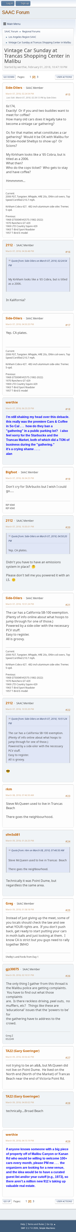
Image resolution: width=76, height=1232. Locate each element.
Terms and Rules (36, 1224)
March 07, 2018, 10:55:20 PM (20, 709)
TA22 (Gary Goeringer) (22, 1051)
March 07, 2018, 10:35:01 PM (20, 526)
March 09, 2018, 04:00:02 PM (20, 1102)
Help (22, 1224)
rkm (9, 789)
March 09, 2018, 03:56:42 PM (20, 1056)
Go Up (7, 1201)
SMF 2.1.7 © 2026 (29, 1228)
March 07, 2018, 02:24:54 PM (20, 93)
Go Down (9, 76)
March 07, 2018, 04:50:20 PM (20, 324)
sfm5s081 (13, 834)
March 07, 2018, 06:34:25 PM (20, 478)
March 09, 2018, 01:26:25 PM (20, 840)
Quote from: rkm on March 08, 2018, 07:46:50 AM (37, 850)
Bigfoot (11, 472)
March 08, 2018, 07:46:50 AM (20, 795)
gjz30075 (12, 969)
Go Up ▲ (51, 1224)
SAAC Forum (15, 12)
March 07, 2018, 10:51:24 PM (20, 603)
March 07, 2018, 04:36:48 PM (20, 251)
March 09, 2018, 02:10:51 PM (20, 975)
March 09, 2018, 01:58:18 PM (20, 909)
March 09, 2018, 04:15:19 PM (20, 1140)
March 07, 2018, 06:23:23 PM (20, 408)
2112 (9, 245)
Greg (9, 903)
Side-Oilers (14, 87)
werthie (12, 402)
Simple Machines (47, 1228)
